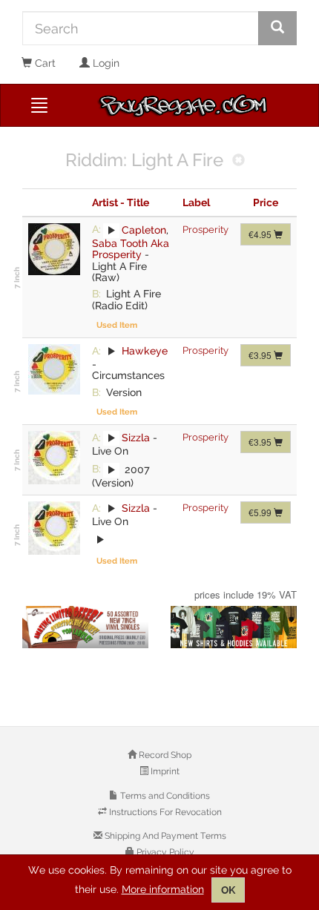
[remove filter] (238, 161)
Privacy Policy (164, 852)
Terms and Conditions (164, 796)
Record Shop (164, 755)
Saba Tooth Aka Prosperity (130, 248)
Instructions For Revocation (164, 812)
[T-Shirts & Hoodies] (234, 627)
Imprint (164, 771)
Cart (44, 63)
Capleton (144, 229)
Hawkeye (145, 351)
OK (228, 890)
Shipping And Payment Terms (164, 836)
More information (163, 889)
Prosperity (205, 229)
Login (104, 63)
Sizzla (136, 438)
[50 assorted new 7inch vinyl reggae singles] (85, 627)
